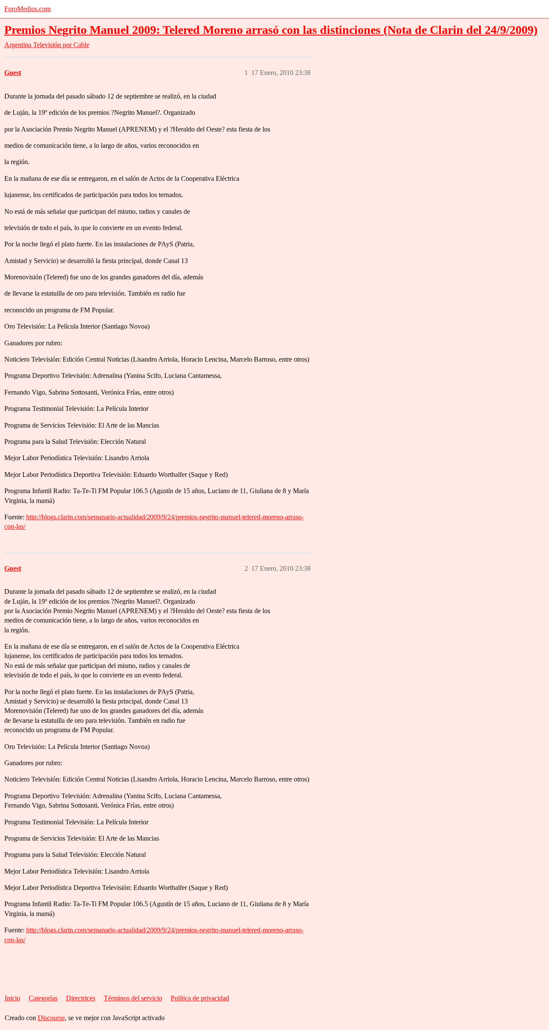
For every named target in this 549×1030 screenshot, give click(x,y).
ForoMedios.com (27, 8)
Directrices (80, 998)
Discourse (51, 1017)
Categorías (43, 998)
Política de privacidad (200, 998)
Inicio (12, 998)
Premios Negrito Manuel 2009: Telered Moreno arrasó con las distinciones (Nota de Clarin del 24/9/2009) (270, 29)
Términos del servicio (133, 998)
